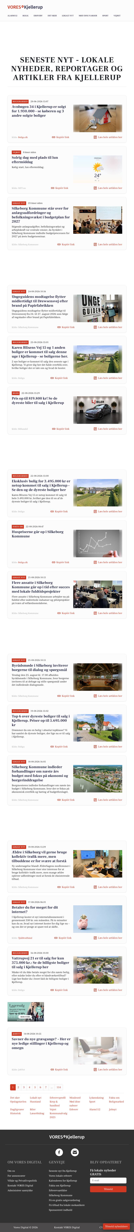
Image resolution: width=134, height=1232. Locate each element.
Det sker (52, 16)
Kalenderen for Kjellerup (63, 1180)
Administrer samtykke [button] (20, 1190)
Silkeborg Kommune (60, 1195)
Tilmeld (108, 1189)
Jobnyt (113, 1109)
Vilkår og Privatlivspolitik (22, 1180)
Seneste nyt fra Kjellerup (63, 1171)
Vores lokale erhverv (60, 1175)
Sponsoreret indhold (60, 1210)
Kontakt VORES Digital (20, 1185)
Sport (105, 16)
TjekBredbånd (25, 938)
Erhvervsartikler (58, 1190)
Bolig (25, 16)
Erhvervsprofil (58, 1097)
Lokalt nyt (68, 16)
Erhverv (38, 16)
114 (59, 1087)
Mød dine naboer (88, 16)
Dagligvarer (17, 1109)
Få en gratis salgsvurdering (64, 1200)
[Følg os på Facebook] (59, 1152)
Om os (11, 1171)
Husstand (35, 1101)
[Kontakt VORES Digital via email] (75, 1152)
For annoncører (16, 1175)
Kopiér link (62, 137)
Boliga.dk (23, 137)
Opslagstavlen (18, 1101)
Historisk (15, 1113)
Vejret (117, 16)
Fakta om (114, 1097)
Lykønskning (96, 1097)
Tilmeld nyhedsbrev (116, 1226)
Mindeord (75, 1097)
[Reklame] (26, 1012)
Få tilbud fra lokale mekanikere (67, 1205)
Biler (32, 1109)
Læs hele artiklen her (110, 137)
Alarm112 (12, 16)
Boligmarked (116, 1101)
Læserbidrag (37, 1113)
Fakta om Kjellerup (60, 1185)
